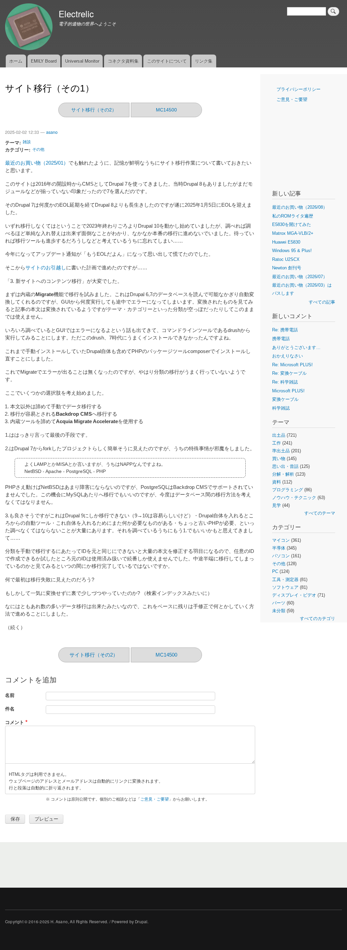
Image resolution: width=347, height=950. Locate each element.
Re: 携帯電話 (285, 329)
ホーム (15, 61)
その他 (38, 149)
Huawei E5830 (286, 242)
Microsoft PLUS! (288, 390)
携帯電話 (281, 338)
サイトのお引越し (45, 267)
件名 (10, 708)
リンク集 (203, 61)
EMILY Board (44, 61)
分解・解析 (283, 474)
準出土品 (281, 450)
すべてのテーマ (319, 513)
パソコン (281, 555)
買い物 (278, 458)
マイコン (281, 540)
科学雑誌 (281, 408)
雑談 (27, 141)
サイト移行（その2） (94, 109)
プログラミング (287, 489)
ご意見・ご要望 (154, 799)
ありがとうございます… (296, 347)
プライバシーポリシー (299, 89)
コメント (14, 722)
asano (52, 132)
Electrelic (76, 13)
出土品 (278, 435)
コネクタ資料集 (123, 61)
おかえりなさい (287, 355)
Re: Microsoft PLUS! (292, 364)
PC (275, 571)
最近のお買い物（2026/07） (299, 276)
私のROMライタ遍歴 (292, 216)
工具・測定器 (285, 579)
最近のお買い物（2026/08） (299, 207)
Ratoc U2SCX (286, 259)
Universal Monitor (82, 61)
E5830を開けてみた (291, 224)
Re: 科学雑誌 (285, 382)
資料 (276, 481)
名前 (10, 695)
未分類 (278, 610)
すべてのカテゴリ (317, 618)
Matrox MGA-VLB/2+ (292, 233)
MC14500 (166, 109)
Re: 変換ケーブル (289, 373)
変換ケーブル (285, 399)
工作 (276, 443)
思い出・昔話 (285, 466)
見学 (276, 505)
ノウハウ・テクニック (294, 497)
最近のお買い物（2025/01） (36, 163)
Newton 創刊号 (286, 267)
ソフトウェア (285, 587)
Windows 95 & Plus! (292, 250)
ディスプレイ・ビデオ (294, 595)
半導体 (278, 548)
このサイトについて (167, 61)
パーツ (278, 602)
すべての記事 (322, 302)
